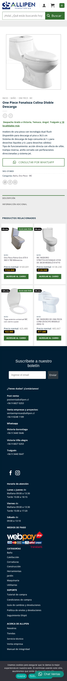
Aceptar (21, 676)
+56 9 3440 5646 (15, 432)
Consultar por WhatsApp (36, 162)
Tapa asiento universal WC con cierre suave (16, 320)
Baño (13, 98)
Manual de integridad (18, 649)
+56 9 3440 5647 (15, 453)
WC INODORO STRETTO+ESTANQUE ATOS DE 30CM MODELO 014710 (49, 260)
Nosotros (11, 628)
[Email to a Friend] (15, 182)
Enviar (53, 375)
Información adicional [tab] (14, 204)
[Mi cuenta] (44, 5)
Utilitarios (12, 584)
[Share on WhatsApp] (5, 182)
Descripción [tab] (8, 198)
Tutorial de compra (17, 594)
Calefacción (13, 557)
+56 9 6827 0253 (15, 403)
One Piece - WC (26, 98)
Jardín (10, 575)
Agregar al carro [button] (16, 276)
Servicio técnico (15, 638)
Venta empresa (15, 643)
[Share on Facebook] (10, 182)
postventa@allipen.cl (18, 399)
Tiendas (11, 633)
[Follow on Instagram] (17, 473)
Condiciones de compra (19, 599)
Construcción (14, 566)
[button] (53, 5)
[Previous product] (10, 116)
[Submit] (55, 16)
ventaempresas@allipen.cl (21, 413)
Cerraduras (13, 561)
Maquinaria (13, 580)
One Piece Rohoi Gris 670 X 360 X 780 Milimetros (16, 258)
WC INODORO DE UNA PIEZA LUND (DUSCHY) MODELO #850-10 (49, 322)
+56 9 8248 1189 (15, 416)
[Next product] (5, 116)
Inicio (5, 98)
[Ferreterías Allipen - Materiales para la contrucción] (18, 5)
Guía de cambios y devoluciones (24, 605)
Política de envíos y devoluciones (24, 610)
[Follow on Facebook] (10, 473)
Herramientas (14, 571)
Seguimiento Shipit (17, 615)
